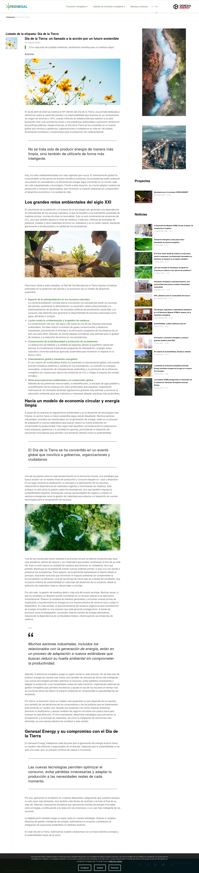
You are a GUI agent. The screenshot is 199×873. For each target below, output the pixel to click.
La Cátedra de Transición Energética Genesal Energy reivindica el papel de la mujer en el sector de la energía (173, 368)
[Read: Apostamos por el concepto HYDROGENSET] (143, 197)
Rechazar (115, 868)
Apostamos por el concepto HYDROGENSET (171, 192)
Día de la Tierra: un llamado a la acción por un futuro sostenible (72, 38)
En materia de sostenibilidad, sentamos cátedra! (172, 351)
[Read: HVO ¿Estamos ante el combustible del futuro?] (143, 300)
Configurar (84, 868)
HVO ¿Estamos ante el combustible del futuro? (172, 295)
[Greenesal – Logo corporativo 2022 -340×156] (19, 6)
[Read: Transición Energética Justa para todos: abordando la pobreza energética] (143, 244)
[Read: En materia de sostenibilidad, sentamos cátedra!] (143, 356)
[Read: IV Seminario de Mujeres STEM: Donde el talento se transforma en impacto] (143, 230)
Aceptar (100, 868)
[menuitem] (76, 6)
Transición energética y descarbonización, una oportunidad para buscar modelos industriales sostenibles (172, 284)
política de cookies (115, 861)
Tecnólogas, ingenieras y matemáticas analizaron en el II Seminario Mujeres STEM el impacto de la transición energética (173, 312)
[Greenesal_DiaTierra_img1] (11, 43)
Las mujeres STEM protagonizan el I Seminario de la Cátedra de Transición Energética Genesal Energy (173, 382)
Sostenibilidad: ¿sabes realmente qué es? (170, 323)
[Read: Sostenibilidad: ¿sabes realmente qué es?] (143, 328)
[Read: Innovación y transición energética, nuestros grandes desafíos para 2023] (143, 342)
